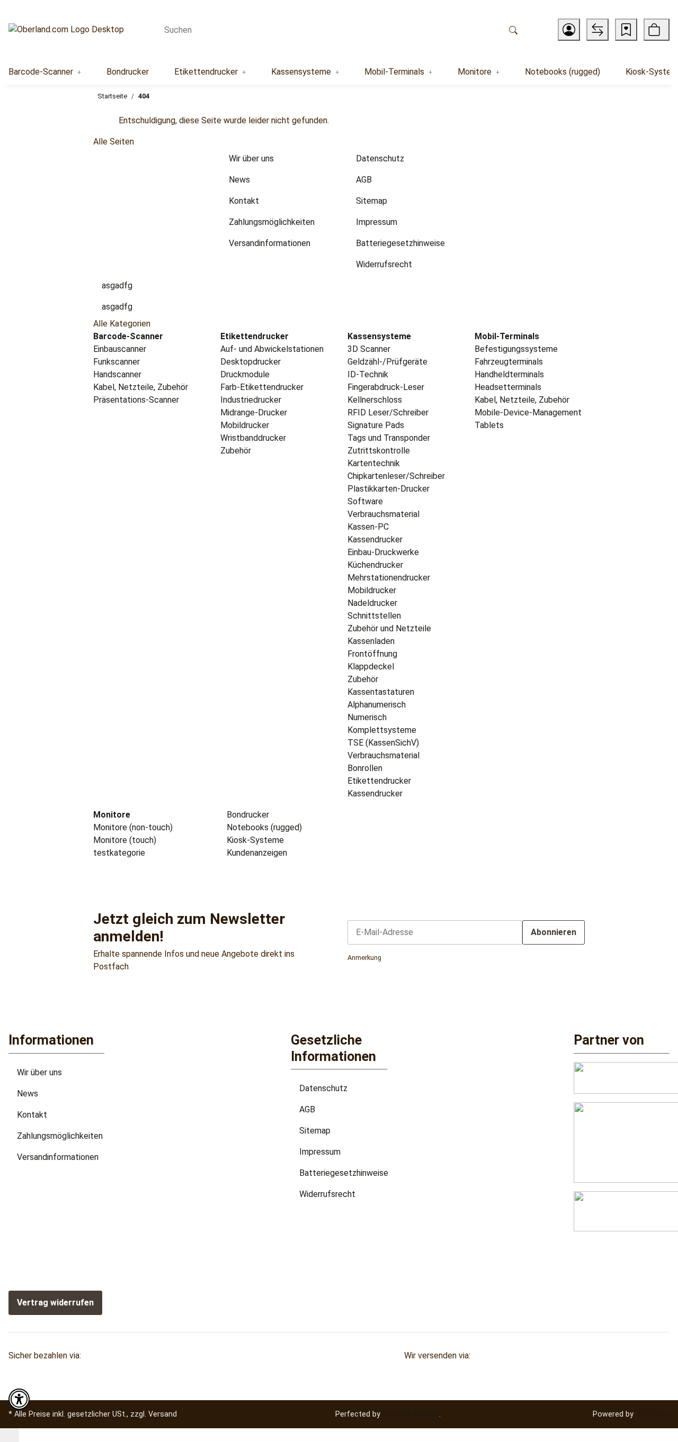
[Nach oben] (9, 1435)
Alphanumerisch (376, 705)
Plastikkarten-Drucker (388, 489)
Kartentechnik (373, 463)
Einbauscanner (119, 349)
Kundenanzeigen (256, 853)
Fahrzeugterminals (509, 362)
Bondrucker (247, 815)
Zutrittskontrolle (378, 451)
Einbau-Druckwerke (383, 552)
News (27, 1094)
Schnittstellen (374, 616)
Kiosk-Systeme (254, 840)
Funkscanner (116, 362)
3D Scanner (368, 349)
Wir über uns (39, 1072)
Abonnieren (553, 932)
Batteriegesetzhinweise (343, 1173)
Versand (162, 1414)
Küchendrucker (375, 565)
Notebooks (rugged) (263, 827)
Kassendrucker (375, 539)
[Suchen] (513, 29)
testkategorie (119, 853)
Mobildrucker (244, 425)
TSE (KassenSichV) (383, 743)
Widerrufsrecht (327, 1194)
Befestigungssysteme (516, 349)
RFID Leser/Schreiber (388, 412)
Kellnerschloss (374, 400)
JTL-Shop (653, 1414)
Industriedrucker (250, 400)
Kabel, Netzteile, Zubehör (140, 387)
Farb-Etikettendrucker (262, 387)
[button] (569, 30)
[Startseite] (66, 30)
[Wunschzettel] (626, 30)
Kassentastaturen (380, 692)
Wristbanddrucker (253, 438)
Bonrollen (364, 768)
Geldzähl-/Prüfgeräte (387, 362)
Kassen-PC (368, 527)
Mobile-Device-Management (528, 412)
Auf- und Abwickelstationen (272, 349)
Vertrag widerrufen (55, 1303)
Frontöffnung (372, 654)
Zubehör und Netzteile (389, 628)
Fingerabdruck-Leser (385, 387)
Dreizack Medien (410, 1414)
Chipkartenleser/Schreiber (396, 476)
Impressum (320, 1152)
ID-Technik (367, 374)
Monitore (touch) (124, 840)
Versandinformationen (58, 1157)
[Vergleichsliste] (597, 30)
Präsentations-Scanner (136, 400)
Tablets (489, 425)
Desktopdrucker (250, 362)
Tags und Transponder (388, 438)
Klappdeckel (370, 666)
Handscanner (117, 374)
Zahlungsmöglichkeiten (60, 1136)
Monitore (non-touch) (133, 827)
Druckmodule (245, 374)
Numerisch (367, 717)
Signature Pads (375, 425)
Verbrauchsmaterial (383, 514)
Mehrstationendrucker (388, 578)
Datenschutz (323, 1088)
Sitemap (315, 1131)
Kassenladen (371, 641)
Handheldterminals (509, 374)
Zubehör (235, 451)
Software (365, 501)
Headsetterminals (508, 387)
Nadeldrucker (372, 603)
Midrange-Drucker (253, 412)
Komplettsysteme (381, 730)
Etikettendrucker (379, 781)
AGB (307, 1109)
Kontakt (32, 1115)
